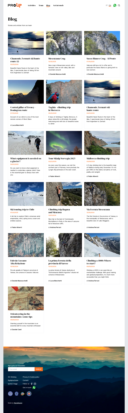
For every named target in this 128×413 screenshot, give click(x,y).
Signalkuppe (18, 403)
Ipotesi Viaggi (12, 384)
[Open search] (119, 5)
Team (41, 5)
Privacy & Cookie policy (31, 377)
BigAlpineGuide (13, 380)
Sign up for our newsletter (16, 365)
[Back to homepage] (15, 5)
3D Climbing (12, 377)
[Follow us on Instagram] (35, 384)
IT (107, 5)
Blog (48, 5)
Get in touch (58, 5)
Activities (32, 5)
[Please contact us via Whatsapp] (114, 5)
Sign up (38, 369)
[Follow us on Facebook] (31, 384)
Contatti (25, 380)
